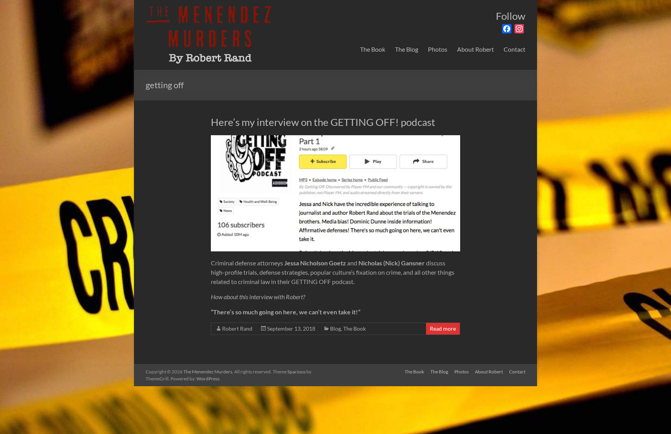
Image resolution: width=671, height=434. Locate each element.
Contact (514, 49)
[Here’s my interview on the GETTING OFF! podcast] (335, 139)
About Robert (475, 49)
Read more (443, 328)
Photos (437, 49)
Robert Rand (237, 328)
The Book (372, 49)
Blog (335, 328)
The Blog (406, 49)
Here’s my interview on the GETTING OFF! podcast (323, 122)
